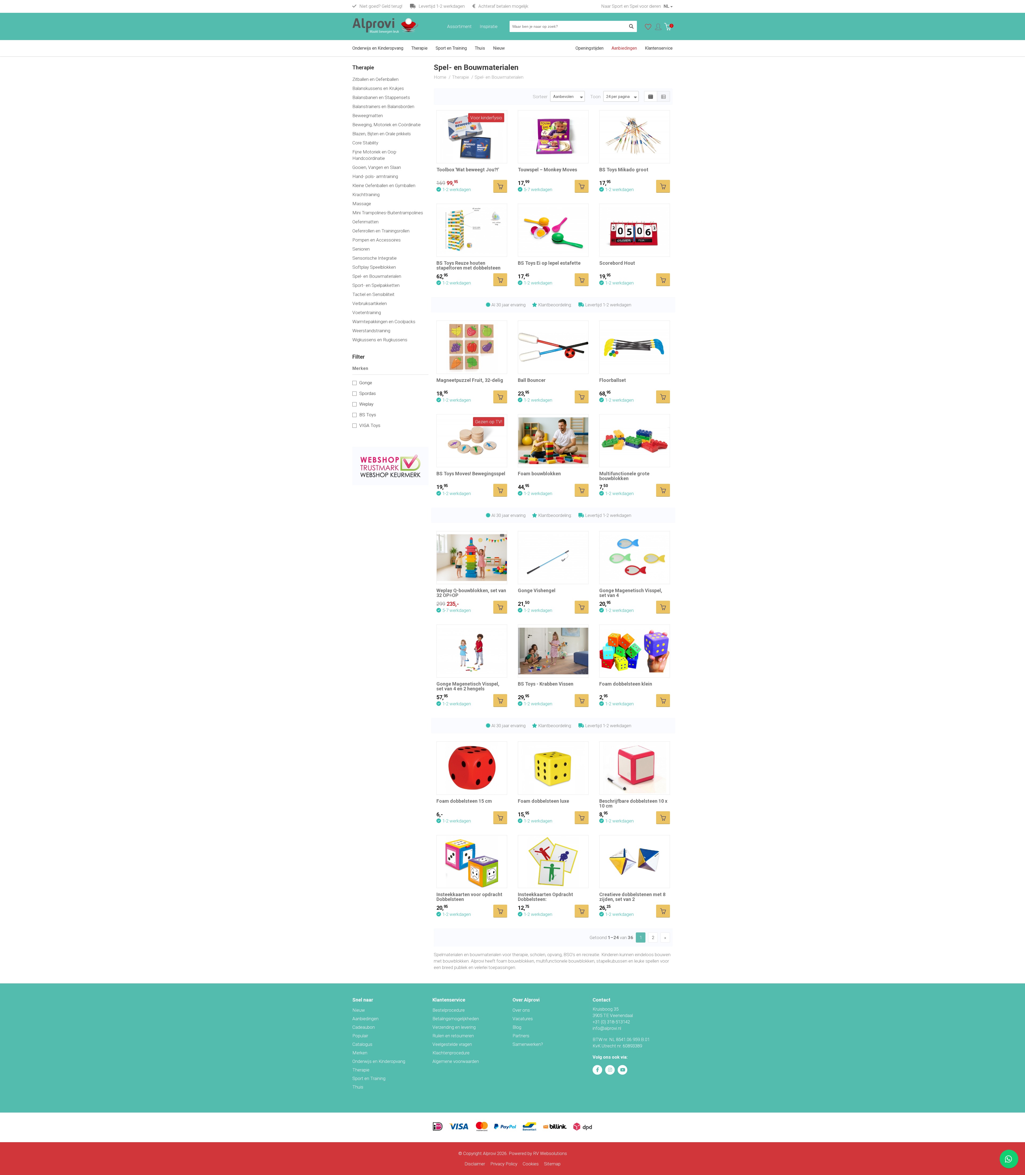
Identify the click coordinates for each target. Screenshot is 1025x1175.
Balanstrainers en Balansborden (383, 106)
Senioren (361, 249)
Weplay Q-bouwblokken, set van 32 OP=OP (471, 593)
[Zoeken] (631, 26)
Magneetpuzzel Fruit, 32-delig (469, 380)
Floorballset (612, 380)
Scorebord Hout (617, 263)
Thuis (357, 1087)
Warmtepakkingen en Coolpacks (383, 321)
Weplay (366, 404)
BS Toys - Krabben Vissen (545, 684)
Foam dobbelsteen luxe (543, 801)
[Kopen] (500, 186)
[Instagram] (610, 1070)
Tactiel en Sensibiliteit (373, 294)
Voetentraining (366, 312)
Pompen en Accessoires (376, 240)
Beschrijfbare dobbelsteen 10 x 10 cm (633, 803)
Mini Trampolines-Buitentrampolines (387, 212)
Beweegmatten (367, 115)
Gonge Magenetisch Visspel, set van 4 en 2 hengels (467, 686)
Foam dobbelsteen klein (625, 684)
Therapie (360, 1070)
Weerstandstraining (371, 330)
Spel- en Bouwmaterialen (376, 276)
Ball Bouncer (532, 380)
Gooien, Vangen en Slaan (376, 167)
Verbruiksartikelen (369, 303)
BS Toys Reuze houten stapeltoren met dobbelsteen (468, 265)
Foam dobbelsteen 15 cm (464, 801)
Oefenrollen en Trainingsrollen (380, 231)
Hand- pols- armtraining (375, 176)
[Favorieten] (648, 28)
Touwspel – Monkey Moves (547, 169)
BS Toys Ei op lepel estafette (549, 263)
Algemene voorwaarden (455, 1061)
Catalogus (362, 1044)
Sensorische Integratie (374, 258)
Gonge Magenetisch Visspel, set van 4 (630, 593)
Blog (516, 1027)
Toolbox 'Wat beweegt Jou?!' (467, 169)
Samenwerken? (527, 1044)
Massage (361, 203)
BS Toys (367, 414)
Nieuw (358, 1010)
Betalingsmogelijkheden (455, 1018)
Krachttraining (366, 194)
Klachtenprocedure (451, 1052)
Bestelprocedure (448, 1010)
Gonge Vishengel (536, 590)
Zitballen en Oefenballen (375, 79)
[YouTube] (622, 1070)
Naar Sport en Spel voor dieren (631, 6)
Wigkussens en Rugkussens (379, 339)
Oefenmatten (365, 221)
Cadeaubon (363, 1027)
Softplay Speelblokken (374, 267)
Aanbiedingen (365, 1018)
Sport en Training (368, 1078)
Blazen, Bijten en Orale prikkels (381, 133)
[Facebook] (597, 1070)
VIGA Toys (369, 425)
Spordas (367, 393)
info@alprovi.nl (607, 1028)
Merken (359, 1052)
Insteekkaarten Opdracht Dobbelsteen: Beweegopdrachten (545, 899)
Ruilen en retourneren (453, 1035)
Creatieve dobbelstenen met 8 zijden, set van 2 (632, 897)
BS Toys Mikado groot (623, 169)
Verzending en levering (454, 1027)
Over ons (521, 1010)
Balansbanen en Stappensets (381, 97)
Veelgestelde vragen (452, 1044)
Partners (520, 1035)
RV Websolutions (550, 1153)
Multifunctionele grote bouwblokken (624, 476)
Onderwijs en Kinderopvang (378, 1061)
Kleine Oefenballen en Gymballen (383, 185)
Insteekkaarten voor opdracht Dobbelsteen (469, 897)
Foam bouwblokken (539, 473)
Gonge (365, 382)
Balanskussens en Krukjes (378, 88)
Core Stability (365, 142)
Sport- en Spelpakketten (376, 285)
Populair (360, 1035)
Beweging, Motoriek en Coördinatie (386, 124)
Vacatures (522, 1018)
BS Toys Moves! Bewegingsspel (470, 473)
